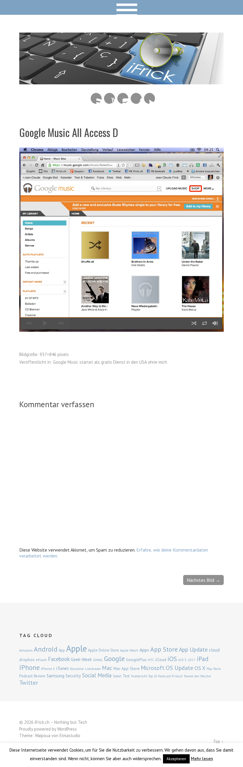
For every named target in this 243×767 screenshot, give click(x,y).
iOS (172, 659)
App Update (193, 649)
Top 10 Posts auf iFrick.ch (165, 676)
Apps (144, 650)
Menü (122, 7)
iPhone (29, 667)
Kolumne (77, 668)
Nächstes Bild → (203, 580)
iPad (202, 659)
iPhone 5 (48, 668)
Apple (76, 648)
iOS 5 (182, 660)
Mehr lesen (202, 758)
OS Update (179, 668)
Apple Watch (129, 650)
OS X (199, 668)
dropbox (27, 659)
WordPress (67, 729)
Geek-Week (81, 659)
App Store (164, 649)
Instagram (122, 98)
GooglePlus (136, 659)
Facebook (136, 98)
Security (73, 676)
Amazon (26, 650)
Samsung (55, 676)
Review (39, 676)
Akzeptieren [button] (176, 758)
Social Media (96, 675)
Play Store (214, 669)
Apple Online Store (103, 650)
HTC (151, 660)
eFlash (41, 660)
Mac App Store (126, 668)
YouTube (109, 98)
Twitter (149, 98)
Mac (107, 667)
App (62, 650)
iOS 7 (192, 660)
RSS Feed (96, 98)
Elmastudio (70, 735)
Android (45, 648)
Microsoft (152, 667)
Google (114, 658)
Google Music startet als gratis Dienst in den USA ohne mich (110, 362)
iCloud (160, 659)
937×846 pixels (54, 354)
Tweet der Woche (197, 676)
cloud (214, 650)
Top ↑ (218, 741)
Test (126, 675)
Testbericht (139, 676)
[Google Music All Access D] (121, 330)
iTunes (62, 668)
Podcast (26, 676)
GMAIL (98, 660)
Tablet (117, 676)
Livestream (93, 669)
